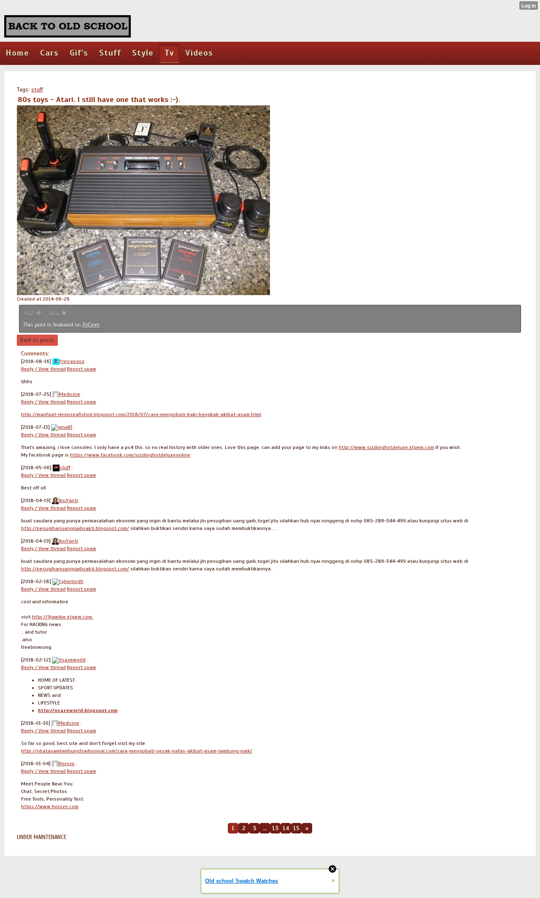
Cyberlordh (71, 581)
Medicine (69, 394)
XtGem (91, 325)
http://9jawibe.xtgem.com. (62, 617)
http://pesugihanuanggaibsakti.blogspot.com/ (75, 528)
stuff (37, 89)
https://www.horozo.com (49, 806)
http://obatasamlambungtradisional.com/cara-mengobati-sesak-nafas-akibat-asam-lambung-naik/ (136, 751)
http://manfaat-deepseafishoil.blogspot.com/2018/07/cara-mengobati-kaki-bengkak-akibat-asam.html (141, 414)
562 (30, 313)
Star (54, 313)
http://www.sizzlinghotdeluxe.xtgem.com (386, 447)
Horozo (67, 763)
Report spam (81, 369)
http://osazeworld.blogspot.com (78, 710)
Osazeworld (72, 660)
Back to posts (37, 340)
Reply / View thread (43, 369)
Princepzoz (71, 361)
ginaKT (65, 427)
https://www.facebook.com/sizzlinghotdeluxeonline (130, 455)
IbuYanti (68, 500)
